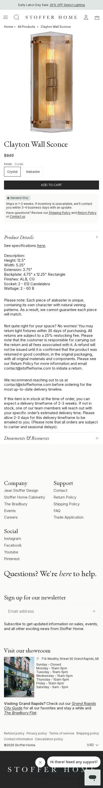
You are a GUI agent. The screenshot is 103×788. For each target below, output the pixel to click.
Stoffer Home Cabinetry (24, 497)
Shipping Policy (59, 213)
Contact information (18, 739)
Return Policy (87, 213)
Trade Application (69, 517)
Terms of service (61, 733)
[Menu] (5, 17)
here (41, 245)
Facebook (13, 545)
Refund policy (14, 733)
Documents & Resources (26, 438)
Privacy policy (36, 733)
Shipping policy (87, 733)
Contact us (17, 216)
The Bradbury (15, 504)
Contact (60, 490)
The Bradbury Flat (20, 712)
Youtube (11, 552)
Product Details (19, 237)
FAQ (57, 510)
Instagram (12, 538)
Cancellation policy (49, 739)
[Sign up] (93, 611)
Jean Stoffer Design (21, 490)
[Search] (16, 17)
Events (10, 510)
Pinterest (12, 558)
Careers (11, 517)
